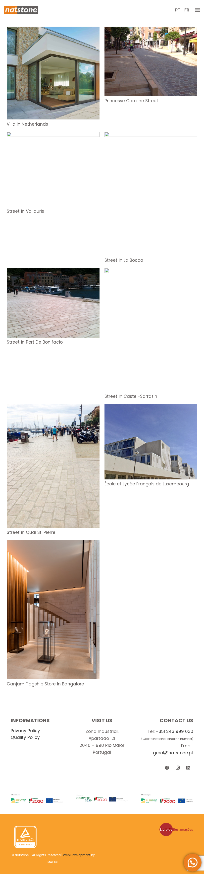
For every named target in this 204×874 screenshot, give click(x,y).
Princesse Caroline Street (131, 101)
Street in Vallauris (25, 211)
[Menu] (197, 10)
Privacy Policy (25, 731)
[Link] (21, 10)
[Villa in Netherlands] (53, 30)
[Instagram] (177, 768)
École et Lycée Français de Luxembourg (146, 484)
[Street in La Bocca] (150, 135)
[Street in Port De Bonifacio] (53, 271)
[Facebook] (167, 768)
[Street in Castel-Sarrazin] (150, 271)
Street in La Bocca (123, 260)
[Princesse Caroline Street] (150, 30)
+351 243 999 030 (174, 731)
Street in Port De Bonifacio (35, 342)
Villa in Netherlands (27, 124)
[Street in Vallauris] (53, 135)
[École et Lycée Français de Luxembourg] (150, 408)
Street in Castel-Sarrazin (130, 396)
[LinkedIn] (188, 768)
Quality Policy (25, 737)
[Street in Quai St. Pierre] (53, 408)
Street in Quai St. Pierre (31, 532)
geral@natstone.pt (173, 753)
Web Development (76, 855)
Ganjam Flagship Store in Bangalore (45, 684)
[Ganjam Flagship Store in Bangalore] (53, 544)
